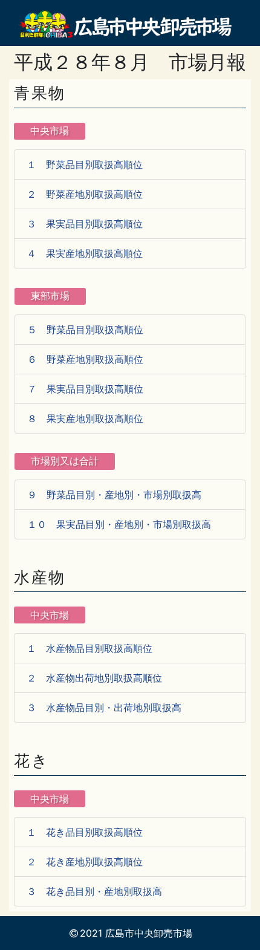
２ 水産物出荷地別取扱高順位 (94, 678)
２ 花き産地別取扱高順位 (85, 862)
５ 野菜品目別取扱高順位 (85, 330)
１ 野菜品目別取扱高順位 (85, 164)
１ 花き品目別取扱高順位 (85, 832)
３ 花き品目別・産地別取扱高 (94, 891)
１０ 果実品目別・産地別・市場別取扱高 (119, 524)
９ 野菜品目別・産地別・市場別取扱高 (114, 495)
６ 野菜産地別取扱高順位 (85, 359)
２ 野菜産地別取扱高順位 (85, 194)
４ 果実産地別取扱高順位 (85, 253)
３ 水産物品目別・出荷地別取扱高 (104, 707)
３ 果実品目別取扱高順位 (85, 224)
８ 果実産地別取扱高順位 (85, 418)
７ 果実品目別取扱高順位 (85, 389)
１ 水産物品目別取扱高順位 (89, 648)
